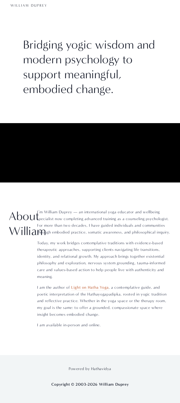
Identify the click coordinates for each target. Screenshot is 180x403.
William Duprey (29, 5)
